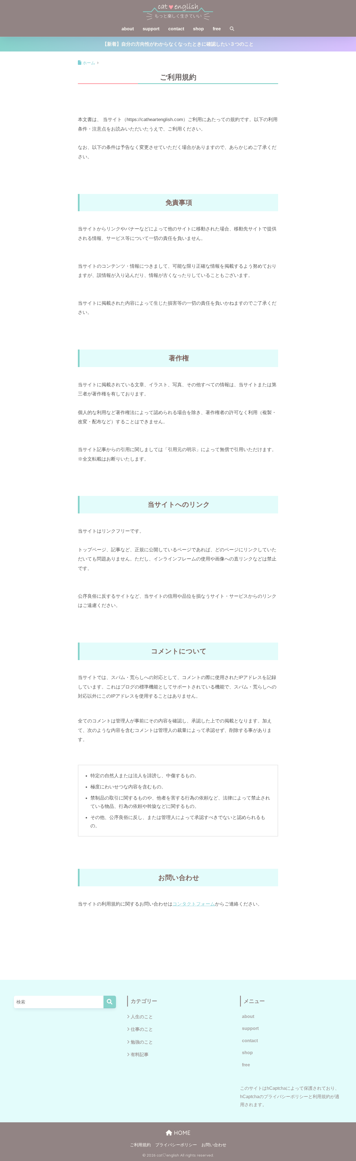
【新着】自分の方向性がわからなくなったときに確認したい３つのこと (178, 44)
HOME (181, 1132)
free (217, 28)
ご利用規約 (140, 1145)
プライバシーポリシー (286, 1096)
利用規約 (321, 1096)
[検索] (109, 1002)
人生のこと (142, 1016)
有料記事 (140, 1054)
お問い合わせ (213, 1145)
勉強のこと (142, 1041)
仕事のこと (142, 1029)
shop (198, 28)
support (151, 28)
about (128, 28)
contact (176, 28)
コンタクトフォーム (193, 904)
